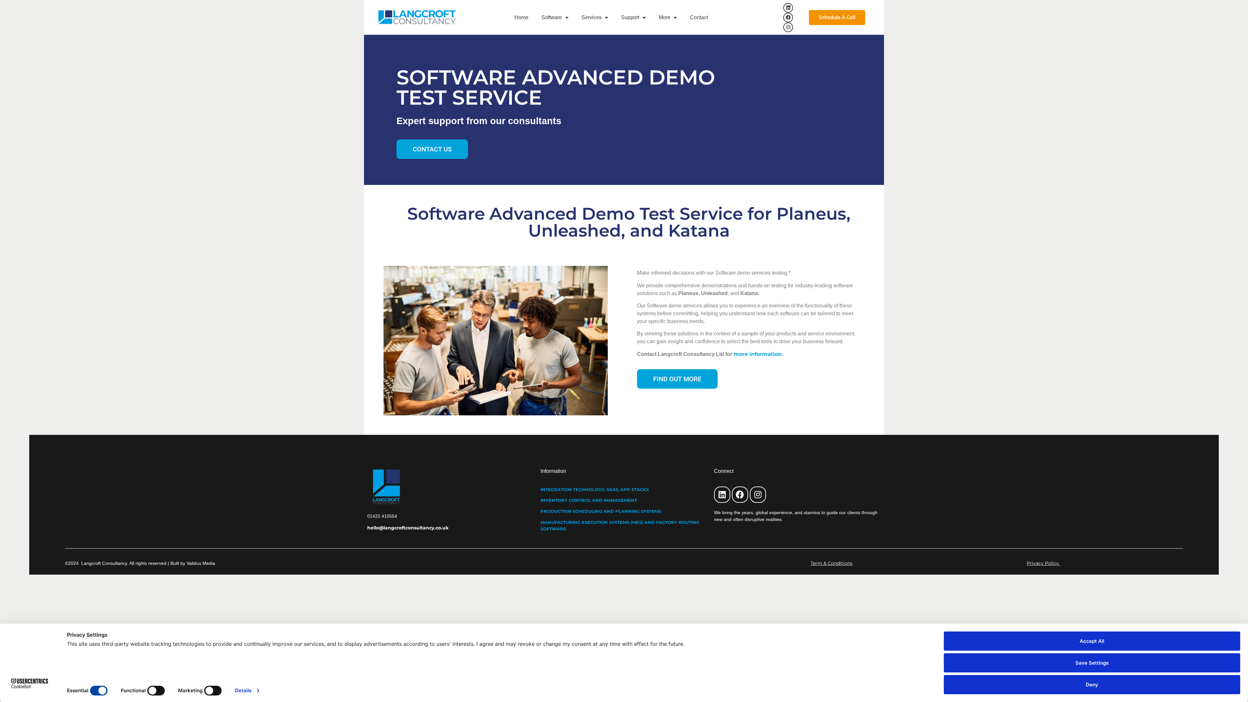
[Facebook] (788, 17)
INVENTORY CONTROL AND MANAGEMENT (588, 500)
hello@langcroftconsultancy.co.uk (407, 528)
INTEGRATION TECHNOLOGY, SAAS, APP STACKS (594, 489)
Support (630, 17)
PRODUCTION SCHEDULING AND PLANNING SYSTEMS (600, 511)
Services (591, 17)
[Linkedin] (788, 8)
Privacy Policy (1043, 563)
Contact (699, 17)
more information (758, 354)
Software (551, 17)
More (664, 17)
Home (521, 17)
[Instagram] (788, 27)
